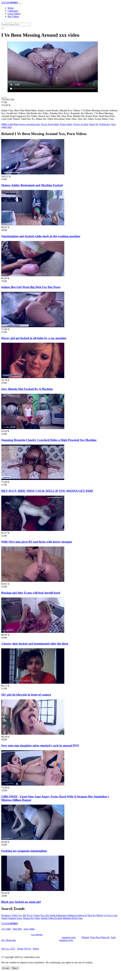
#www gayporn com (29, 124)
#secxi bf (93, 124)
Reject (15, 968)
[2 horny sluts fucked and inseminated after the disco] (32, 632)
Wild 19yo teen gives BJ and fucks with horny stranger (36, 541)
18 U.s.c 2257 (8, 948)
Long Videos (14, 13)
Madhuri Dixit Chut (73, 918)
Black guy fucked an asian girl (21, 901)
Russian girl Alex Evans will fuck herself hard (30, 592)
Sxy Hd (22, 915)
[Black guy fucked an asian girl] (32, 890)
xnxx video (29, 929)
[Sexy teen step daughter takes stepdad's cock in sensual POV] (32, 734)
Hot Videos (13, 16)
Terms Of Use (24, 948)
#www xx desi (80, 124)
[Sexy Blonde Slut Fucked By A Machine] (32, 377)
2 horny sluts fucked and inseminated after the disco (34, 643)
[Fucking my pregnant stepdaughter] (32, 839)
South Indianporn (58, 915)
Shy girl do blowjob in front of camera (26, 694)
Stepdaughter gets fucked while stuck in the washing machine (40, 236)
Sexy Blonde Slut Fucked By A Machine (27, 389)
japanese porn (68, 937)
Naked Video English (51, 918)
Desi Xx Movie (95, 915)
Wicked (85, 937)
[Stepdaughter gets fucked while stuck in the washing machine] (32, 224)
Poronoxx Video (9, 915)
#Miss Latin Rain (9, 124)
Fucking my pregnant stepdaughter (24, 850)
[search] (2, 28)
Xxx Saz (44, 915)
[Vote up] (2, 97)
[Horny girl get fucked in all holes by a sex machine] (32, 326)
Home (11, 8)
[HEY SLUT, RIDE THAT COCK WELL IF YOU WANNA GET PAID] (32, 479)
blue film (17, 929)
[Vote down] (5, 97)
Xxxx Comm (33, 915)
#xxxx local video (50, 124)
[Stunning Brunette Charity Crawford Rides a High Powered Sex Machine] (32, 428)
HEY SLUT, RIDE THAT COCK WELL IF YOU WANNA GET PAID (47, 490)
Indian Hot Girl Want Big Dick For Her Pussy (31, 287)
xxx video (6, 929)
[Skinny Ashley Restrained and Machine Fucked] (32, 173)
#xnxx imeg (66, 124)
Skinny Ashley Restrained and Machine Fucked (32, 185)
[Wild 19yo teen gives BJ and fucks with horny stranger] (32, 530)
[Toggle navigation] (20, 3)
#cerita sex (104, 124)
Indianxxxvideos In (77, 915)
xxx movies (37, 934)
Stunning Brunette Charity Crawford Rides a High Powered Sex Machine (48, 440)
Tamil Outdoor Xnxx (11, 918)
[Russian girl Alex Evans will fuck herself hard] (32, 581)
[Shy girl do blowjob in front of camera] (32, 683)
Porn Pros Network (99, 937)
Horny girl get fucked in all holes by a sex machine (33, 338)
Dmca (36, 948)
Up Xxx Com (110, 915)
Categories (13, 10)
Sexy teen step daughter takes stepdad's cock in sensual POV (40, 745)
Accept (6, 968)
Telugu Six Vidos (31, 918)
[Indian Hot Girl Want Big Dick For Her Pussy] (32, 275)
